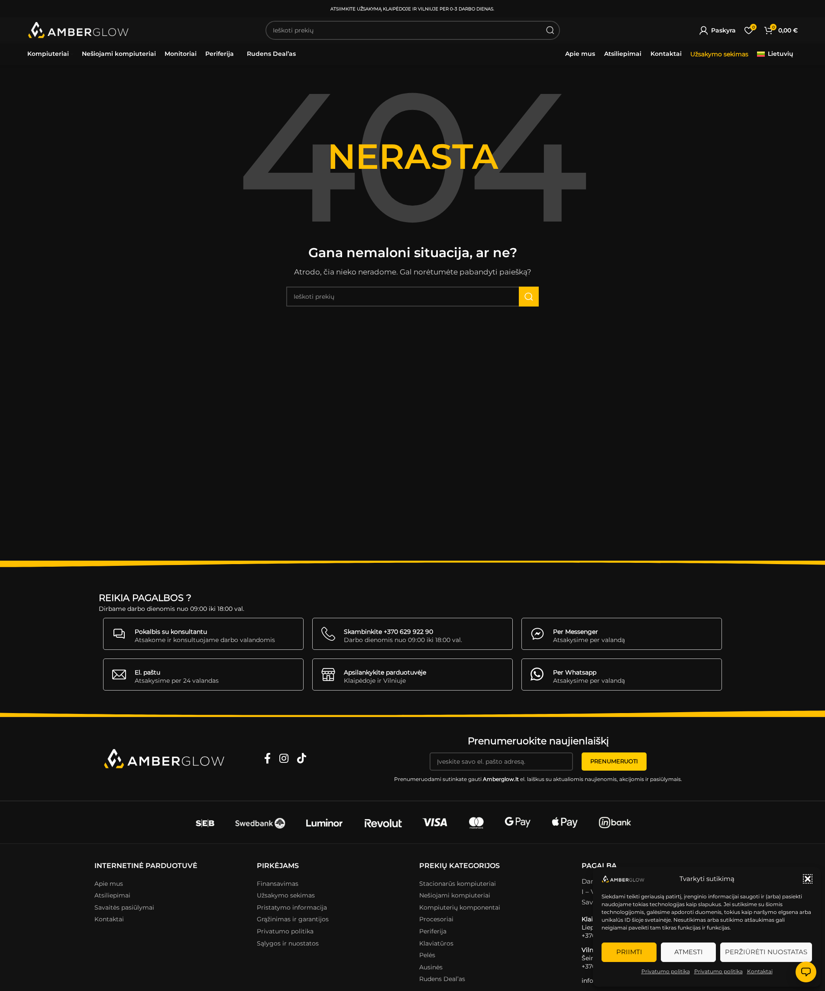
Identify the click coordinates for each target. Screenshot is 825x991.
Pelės (427, 955)
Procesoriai (436, 919)
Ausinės (431, 967)
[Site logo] (78, 30)
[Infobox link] (203, 634)
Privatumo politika (665, 971)
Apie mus (108, 884)
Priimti (629, 952)
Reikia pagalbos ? (145, 597)
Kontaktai (760, 971)
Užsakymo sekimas (719, 54)
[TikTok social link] (302, 759)
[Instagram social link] (284, 759)
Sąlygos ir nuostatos (288, 943)
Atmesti (688, 952)
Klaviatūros (436, 943)
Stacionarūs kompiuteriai (457, 884)
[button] (807, 879)
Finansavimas (277, 884)
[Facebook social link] (267, 759)
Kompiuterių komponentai (459, 907)
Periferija (432, 931)
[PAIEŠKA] (550, 30)
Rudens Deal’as (442, 979)
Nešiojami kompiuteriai (454, 895)
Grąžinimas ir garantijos (293, 919)
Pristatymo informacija (292, 907)
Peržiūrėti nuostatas (766, 952)
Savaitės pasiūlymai (124, 907)
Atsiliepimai (112, 895)
